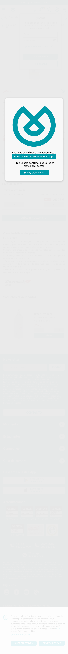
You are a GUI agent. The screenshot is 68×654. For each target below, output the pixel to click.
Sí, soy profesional (34, 172)
